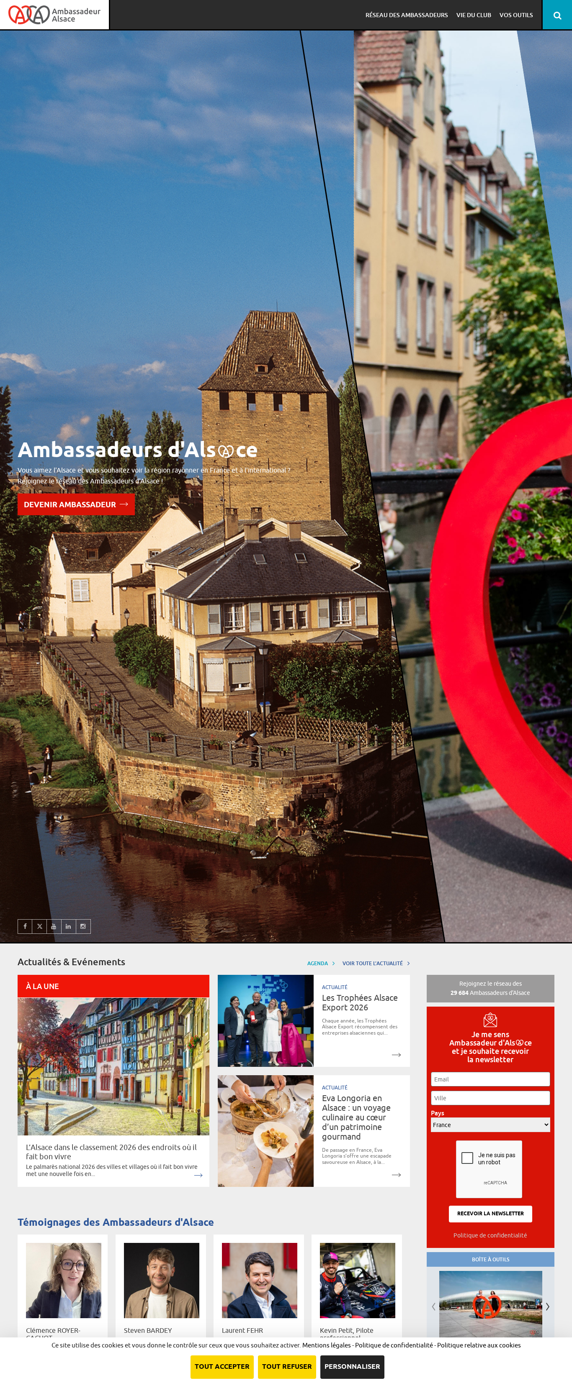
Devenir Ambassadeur (70, 505)
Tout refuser (287, 1367)
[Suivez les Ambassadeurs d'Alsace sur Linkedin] (69, 926)
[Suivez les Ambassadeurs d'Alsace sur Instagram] (83, 926)
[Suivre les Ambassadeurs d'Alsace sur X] (39, 926)
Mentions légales (326, 1345)
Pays (440, 1113)
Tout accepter (222, 1367)
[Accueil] (54, 14)
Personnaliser (352, 1367)
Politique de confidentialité (490, 1235)
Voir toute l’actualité (373, 963)
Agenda (318, 963)
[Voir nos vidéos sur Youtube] (54, 926)
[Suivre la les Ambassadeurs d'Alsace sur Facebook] (25, 926)
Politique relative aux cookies (479, 1345)
